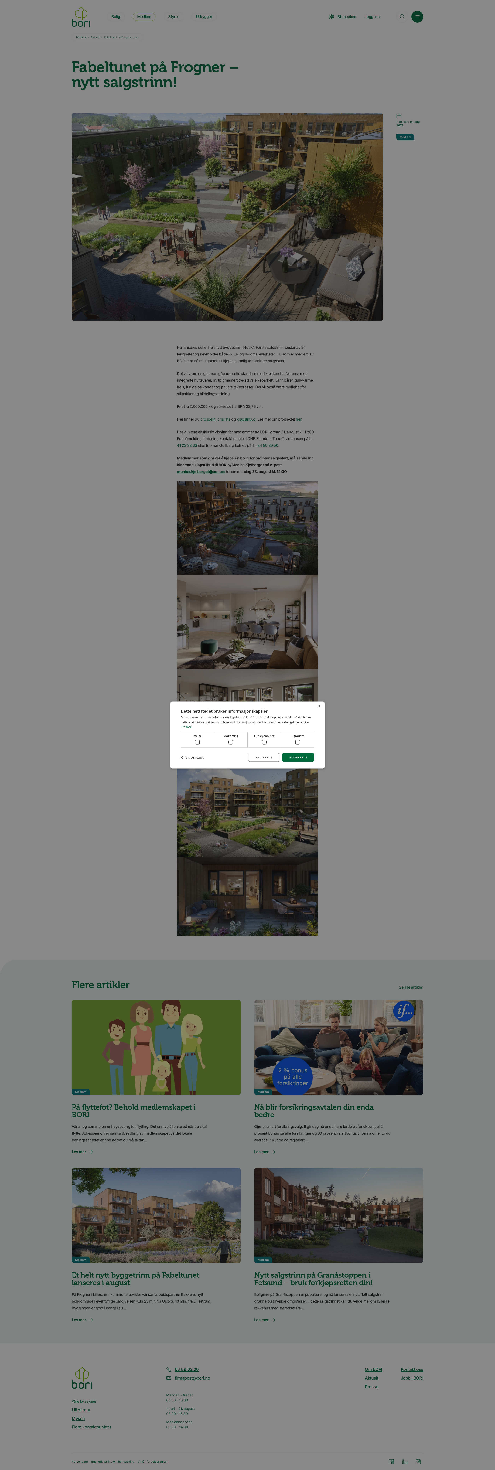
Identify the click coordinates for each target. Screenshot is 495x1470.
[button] (192, 757)
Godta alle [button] (298, 757)
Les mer (186, 727)
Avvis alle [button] (264, 757)
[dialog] (247, 735)
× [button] (318, 706)
